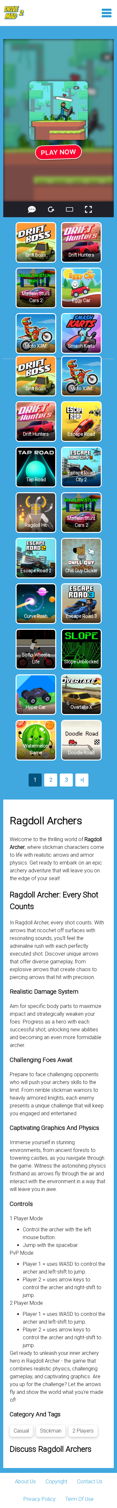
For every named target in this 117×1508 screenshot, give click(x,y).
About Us (25, 1481)
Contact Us (89, 1481)
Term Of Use (79, 1499)
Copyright (56, 1481)
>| (82, 780)
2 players (83, 1431)
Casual (21, 1431)
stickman (50, 1431)
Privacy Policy (39, 1499)
